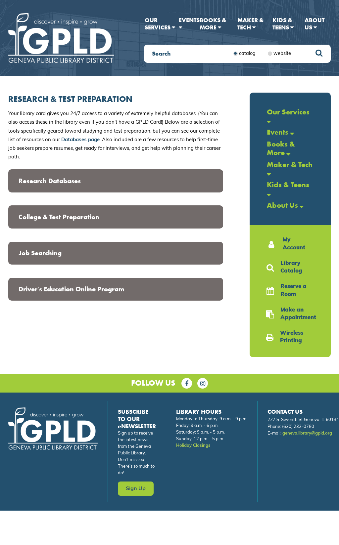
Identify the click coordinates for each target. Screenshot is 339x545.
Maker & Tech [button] (250, 23)
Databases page (80, 140)
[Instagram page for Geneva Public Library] (202, 383)
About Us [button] (314, 23)
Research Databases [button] (50, 181)
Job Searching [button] (40, 253)
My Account (294, 244)
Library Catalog (291, 267)
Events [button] (189, 20)
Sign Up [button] (136, 488)
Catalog (247, 53)
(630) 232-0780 (298, 427)
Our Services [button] (158, 23)
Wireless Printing (291, 337)
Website (282, 53)
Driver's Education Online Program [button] (71, 289)
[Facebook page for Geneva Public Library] (186, 383)
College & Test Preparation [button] (59, 217)
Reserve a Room (293, 290)
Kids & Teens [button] (282, 23)
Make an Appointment (297, 314)
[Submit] (319, 53)
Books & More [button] (213, 23)
